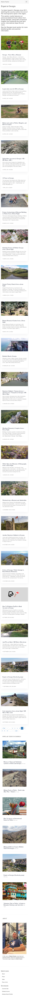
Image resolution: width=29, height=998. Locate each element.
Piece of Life (5, 982)
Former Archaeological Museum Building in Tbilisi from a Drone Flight (14, 213)
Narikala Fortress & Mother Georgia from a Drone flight (12, 248)
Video (3, 979)
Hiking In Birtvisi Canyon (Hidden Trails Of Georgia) (13, 847)
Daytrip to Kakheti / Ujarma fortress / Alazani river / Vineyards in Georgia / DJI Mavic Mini (14, 392)
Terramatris (5, 959)
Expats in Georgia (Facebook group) (12, 677)
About (3, 974)
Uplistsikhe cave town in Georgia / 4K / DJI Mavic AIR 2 (13, 159)
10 (8, 731)
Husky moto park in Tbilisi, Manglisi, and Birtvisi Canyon (14, 123)
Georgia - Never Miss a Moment (11, 55)
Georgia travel (11, 27)
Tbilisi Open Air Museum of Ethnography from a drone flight (14, 464)
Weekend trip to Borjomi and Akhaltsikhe (14, 500)
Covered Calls (5, 988)
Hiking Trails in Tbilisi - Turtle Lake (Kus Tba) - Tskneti (14, 791)
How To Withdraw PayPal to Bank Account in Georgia (12, 607)
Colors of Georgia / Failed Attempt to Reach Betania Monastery (13, 570)
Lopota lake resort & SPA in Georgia (13, 89)
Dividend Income (6, 991)
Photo (3, 976)
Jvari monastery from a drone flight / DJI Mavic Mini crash (14, 711)
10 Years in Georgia (8, 178)
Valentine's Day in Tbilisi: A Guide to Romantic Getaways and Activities (14, 904)
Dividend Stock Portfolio (7, 994)
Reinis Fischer (5, 2)
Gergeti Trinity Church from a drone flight (12, 285)
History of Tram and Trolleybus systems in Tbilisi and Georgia (13, 762)
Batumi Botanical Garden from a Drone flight (13, 321)
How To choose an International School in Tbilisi (13, 819)
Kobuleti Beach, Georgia (9, 356)
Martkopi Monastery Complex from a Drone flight (13, 429)
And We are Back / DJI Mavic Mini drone (14, 642)
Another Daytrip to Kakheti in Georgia (13, 535)
